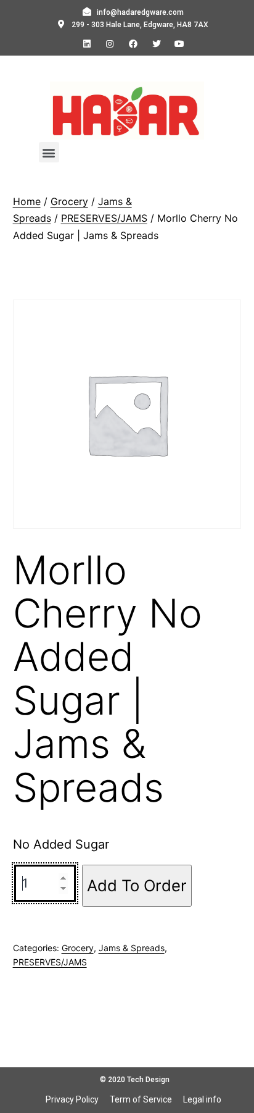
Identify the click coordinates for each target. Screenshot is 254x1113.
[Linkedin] (87, 44)
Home (27, 201)
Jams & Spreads (132, 948)
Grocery (69, 201)
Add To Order (137, 885)
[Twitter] (156, 44)
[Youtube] (179, 44)
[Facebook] (133, 44)
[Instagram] (110, 44)
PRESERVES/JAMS (104, 218)
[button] (49, 152)
